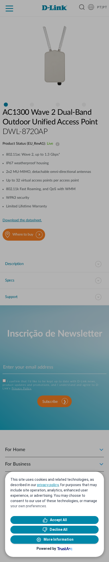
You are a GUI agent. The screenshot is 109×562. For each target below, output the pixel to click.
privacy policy (48, 485)
